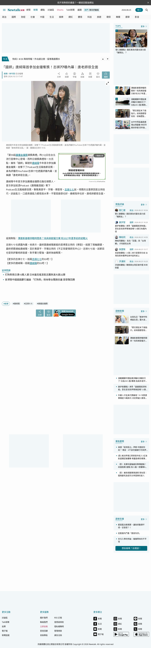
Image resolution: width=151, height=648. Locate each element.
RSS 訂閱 (58, 617)
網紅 (71, 17)
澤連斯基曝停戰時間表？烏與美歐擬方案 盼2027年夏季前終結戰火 (53, 238)
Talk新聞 (70, 9)
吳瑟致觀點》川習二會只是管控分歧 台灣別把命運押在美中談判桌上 (131, 254)
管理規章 (58, 631)
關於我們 (44, 617)
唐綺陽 (35, 163)
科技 (89, 17)
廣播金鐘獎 (22, 155)
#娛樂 (5, 303)
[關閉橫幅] (148, 2)
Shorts (60, 9)
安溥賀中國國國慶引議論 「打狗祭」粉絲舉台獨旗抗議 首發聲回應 (40, 279)
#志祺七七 (28, 303)
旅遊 (99, 17)
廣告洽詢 (58, 635)
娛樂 (61, 17)
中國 (42, 17)
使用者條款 (59, 622)
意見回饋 (44, 631)
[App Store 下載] (141, 634)
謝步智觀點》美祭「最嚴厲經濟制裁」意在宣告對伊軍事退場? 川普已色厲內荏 (131, 229)
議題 (79, 9)
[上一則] (103, 59)
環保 (108, 17)
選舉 (127, 17)
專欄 (118, 17)
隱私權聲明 (59, 626)
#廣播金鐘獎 (42, 303)
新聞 (35, 9)
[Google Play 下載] (121, 634)
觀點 (43, 9)
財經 (23, 17)
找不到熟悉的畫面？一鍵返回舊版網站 (75, 2)
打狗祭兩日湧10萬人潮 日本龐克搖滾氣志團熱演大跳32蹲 (35, 274)
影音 (137, 17)
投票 (4, 626)
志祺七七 (69, 189)
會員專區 (44, 635)
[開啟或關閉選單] (4, 10)
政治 (4, 17)
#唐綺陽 (16, 303)
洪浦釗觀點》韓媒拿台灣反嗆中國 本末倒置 (131, 266)
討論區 (51, 9)
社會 (33, 17)
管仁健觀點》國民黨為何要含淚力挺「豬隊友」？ (130, 215)
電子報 (5, 631)
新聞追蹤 (5, 635)
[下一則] (107, 59)
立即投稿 (44, 626)
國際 (14, 17)
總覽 (28, 9)
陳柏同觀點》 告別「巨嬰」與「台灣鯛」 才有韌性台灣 (130, 242)
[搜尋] (146, 10)
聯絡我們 (44, 622)
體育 (80, 17)
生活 (52, 17)
